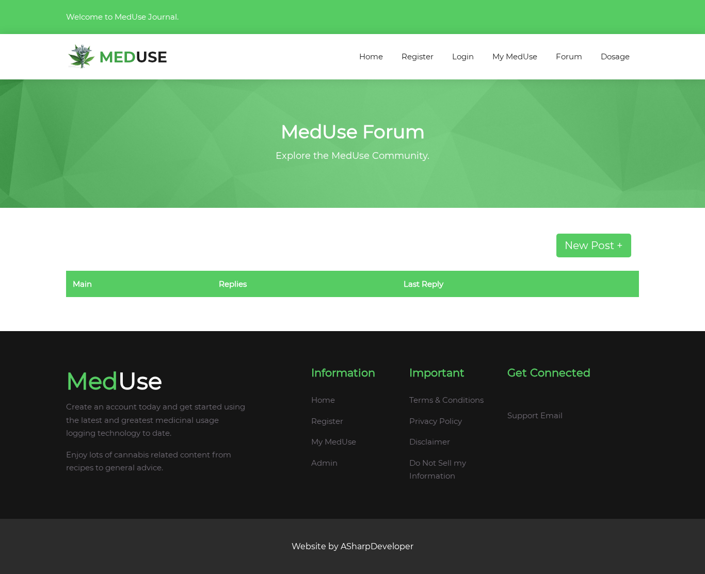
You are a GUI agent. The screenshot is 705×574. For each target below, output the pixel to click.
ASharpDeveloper (377, 546)
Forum (569, 56)
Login (463, 56)
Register (418, 56)
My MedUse (514, 56)
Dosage (615, 56)
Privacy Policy (435, 421)
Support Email (535, 415)
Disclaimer (429, 442)
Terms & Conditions (446, 400)
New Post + (594, 245)
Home (371, 56)
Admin (324, 463)
